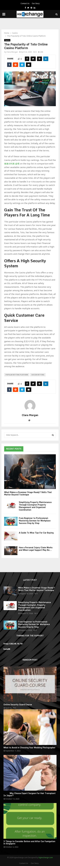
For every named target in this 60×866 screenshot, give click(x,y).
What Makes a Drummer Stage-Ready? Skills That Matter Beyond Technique (28, 493)
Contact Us (25, 3)
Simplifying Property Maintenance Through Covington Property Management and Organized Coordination (35, 506)
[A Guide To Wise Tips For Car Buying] (10, 535)
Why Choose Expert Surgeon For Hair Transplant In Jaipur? (29, 794)
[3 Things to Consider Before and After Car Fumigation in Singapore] (30, 821)
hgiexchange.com (46, 857)
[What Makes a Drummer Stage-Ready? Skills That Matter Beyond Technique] (30, 471)
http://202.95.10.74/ (13, 643)
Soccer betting (37, 375)
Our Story (35, 3)
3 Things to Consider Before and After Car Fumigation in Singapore (29, 842)
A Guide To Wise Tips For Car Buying (36, 532)
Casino (7, 40)
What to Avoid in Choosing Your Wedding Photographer (29, 747)
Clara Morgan (12, 52)
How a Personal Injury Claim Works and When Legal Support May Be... (35, 549)
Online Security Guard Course (17, 704)
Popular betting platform (17, 375)
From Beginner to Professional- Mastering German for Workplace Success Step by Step (35, 520)
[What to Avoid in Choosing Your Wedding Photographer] (30, 727)
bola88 (6, 649)
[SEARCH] (53, 435)
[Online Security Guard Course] (30, 684)
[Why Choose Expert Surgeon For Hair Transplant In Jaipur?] (30, 772)
